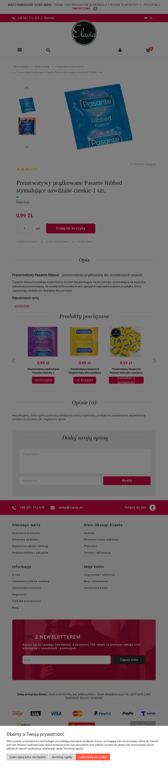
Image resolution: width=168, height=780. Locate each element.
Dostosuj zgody (62, 757)
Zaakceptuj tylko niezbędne (27, 757)
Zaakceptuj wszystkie (92, 757)
